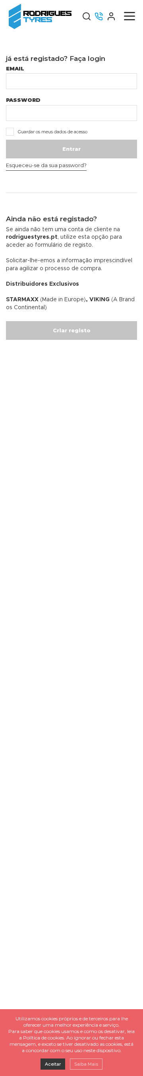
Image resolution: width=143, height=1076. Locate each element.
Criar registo (72, 330)
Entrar (71, 149)
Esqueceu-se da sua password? (46, 165)
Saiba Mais (86, 1064)
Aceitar (53, 1064)
